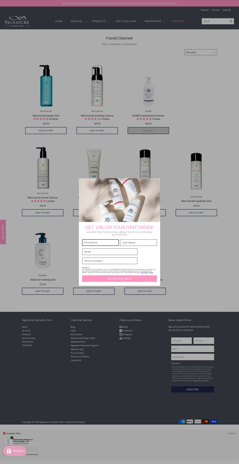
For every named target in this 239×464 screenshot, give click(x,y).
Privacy (151, 272)
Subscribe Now (119, 279)
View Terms (144, 272)
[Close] (157, 181)
